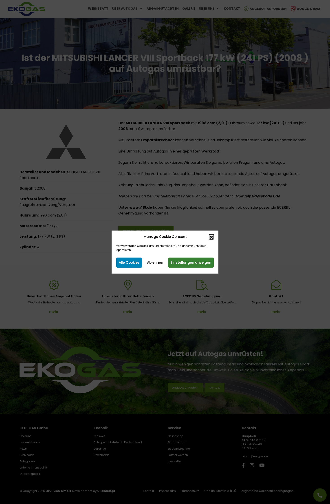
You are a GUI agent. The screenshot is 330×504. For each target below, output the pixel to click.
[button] (211, 236)
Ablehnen (155, 262)
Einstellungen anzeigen (191, 262)
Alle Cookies (129, 262)
